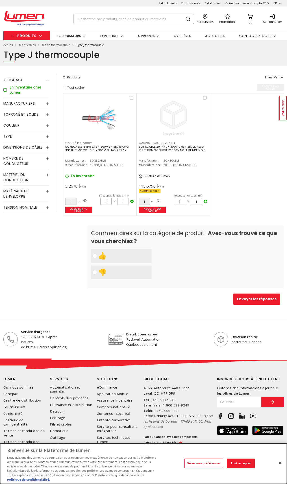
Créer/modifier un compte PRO (247, 3)
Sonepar (10, 394)
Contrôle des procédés (69, 398)
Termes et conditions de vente (24, 433)
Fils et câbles (61, 424)
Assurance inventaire (115, 400)
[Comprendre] (85, 200)
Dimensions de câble (23, 147)
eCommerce (107, 387)
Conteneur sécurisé (113, 413)
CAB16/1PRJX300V (78, 143)
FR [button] (275, 3)
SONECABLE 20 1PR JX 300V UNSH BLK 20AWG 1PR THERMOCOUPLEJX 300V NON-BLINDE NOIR (172, 148)
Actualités (215, 36)
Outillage (57, 437)
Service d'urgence (35, 331)
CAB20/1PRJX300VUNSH (157, 143)
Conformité (13, 413)
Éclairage (57, 418)
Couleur (11, 125)
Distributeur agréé (141, 334)
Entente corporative (114, 420)
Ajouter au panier (78, 210)
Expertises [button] (109, 36)
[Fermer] (280, 463)
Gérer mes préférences (204, 463)
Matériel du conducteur (15, 177)
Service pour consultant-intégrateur (117, 428)
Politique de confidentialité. (28, 479)
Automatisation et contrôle (65, 389)
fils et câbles (27, 45)
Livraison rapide (244, 337)
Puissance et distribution (71, 405)
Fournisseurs (190, 3)
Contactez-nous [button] (255, 36)
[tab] (26, 80)
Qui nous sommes (18, 387)
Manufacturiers (19, 103)
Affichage (13, 80)
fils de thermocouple (56, 45)
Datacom (57, 411)
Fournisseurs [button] (69, 36)
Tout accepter (240, 463)
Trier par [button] (271, 77)
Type (7, 136)
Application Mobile (112, 394)
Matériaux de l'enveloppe (16, 194)
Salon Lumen (168, 3)
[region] (143, 463)
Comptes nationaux (113, 407)
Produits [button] (27, 35)
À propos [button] (146, 36)
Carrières (182, 36)
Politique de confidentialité (15, 422)
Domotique (59, 431)
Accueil (8, 45)
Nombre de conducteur (15, 161)
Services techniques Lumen (114, 439)
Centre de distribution (22, 400)
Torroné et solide (21, 114)
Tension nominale (20, 207)
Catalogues (213, 3)
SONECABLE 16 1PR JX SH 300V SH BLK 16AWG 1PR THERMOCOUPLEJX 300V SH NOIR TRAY (97, 148)
